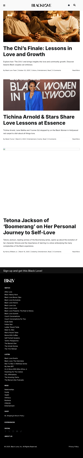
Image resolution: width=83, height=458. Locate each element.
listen (7, 354)
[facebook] (5, 431)
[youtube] (17, 431)
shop (7, 411)
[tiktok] (21, 431)
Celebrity (34, 186)
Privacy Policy (74, 446)
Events (44, 100)
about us (8, 436)
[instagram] (13, 431)
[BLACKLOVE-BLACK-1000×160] (41, 5)
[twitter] (9, 431)
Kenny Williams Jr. (11, 251)
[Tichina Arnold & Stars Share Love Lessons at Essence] (41, 95)
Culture (34, 31)
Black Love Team (11, 70)
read (7, 385)
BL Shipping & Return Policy (14, 416)
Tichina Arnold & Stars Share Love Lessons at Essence (39, 120)
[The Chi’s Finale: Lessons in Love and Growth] (41, 26)
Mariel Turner (9, 139)
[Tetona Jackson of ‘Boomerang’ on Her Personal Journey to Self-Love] (41, 181)
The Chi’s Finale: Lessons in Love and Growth (37, 51)
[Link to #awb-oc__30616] (11, 5)
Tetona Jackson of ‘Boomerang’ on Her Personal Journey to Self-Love (39, 226)
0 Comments (56, 70)
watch (7, 288)
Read (49, 31)
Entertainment (42, 31)
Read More (76, 70)
